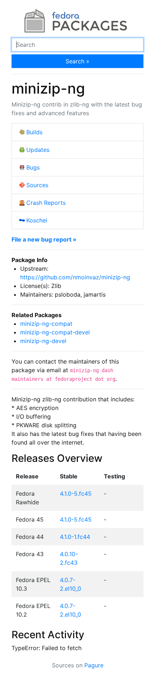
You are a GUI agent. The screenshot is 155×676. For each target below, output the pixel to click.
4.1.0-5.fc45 (76, 493)
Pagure (93, 665)
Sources (37, 185)
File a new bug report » (44, 239)
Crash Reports (46, 202)
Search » (77, 61)
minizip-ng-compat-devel (55, 332)
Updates (37, 149)
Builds (34, 132)
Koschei (36, 220)
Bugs (33, 167)
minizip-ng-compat (46, 323)
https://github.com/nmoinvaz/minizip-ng (75, 277)
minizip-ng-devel (43, 340)
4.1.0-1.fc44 (75, 536)
